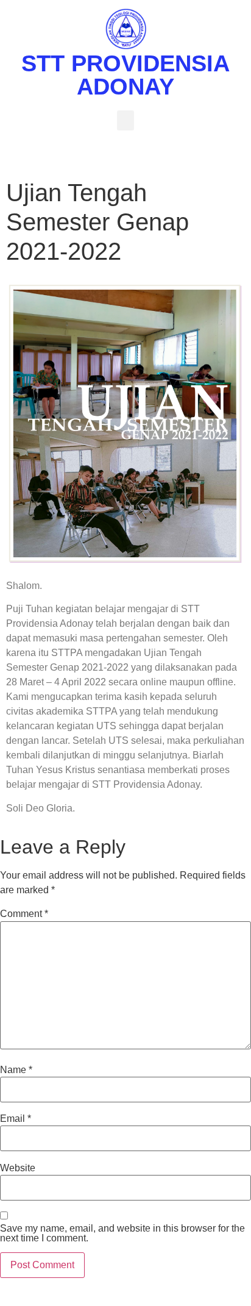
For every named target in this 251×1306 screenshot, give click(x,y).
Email (15, 1119)
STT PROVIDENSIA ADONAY (125, 75)
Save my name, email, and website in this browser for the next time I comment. (122, 1233)
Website (17, 1168)
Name (16, 1070)
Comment (24, 914)
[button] (125, 120)
